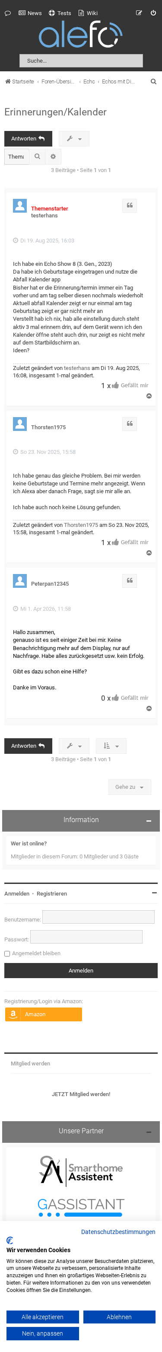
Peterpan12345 (50, 583)
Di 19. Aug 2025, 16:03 (46, 240)
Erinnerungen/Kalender (55, 112)
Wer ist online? (29, 843)
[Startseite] (81, 35)
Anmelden (16, 893)
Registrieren (52, 893)
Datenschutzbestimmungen (118, 1232)
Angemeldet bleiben (36, 953)
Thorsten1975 (48, 427)
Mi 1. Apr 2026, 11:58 (45, 609)
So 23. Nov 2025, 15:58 (47, 452)
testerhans (44, 215)
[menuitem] (30, 13)
